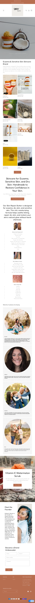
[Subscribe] (16, 591)
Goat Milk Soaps (20, 119)
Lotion (4, 143)
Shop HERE (17, 485)
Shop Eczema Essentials (17, 198)
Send (9, 569)
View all (17, 172)
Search (4, 579)
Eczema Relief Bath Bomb (6, 119)
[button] (3, 10)
